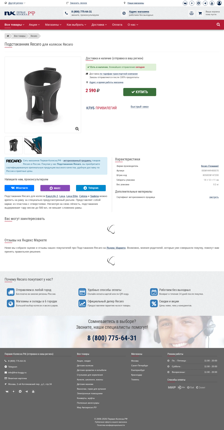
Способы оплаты (176, 379)
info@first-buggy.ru (17, 372)
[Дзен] (191, 3)
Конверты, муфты (86, 398)
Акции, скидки (84, 361)
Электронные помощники (90, 393)
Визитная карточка (17, 378)
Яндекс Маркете (116, 247)
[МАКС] (198, 3)
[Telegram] (205, 3)
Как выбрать (75, 24)
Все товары (83, 353)
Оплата (117, 24)
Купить (141, 92)
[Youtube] (212, 3)
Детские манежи (85, 384)
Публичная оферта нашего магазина (111, 422)
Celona (83, 196)
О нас (132, 24)
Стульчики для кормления (90, 375)
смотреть (214, 197)
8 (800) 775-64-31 (81, 11)
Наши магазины (136, 3)
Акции (33, 24)
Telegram (12, 367)
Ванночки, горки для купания (91, 389)
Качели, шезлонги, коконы (90, 379)
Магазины (52, 24)
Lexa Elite (72, 196)
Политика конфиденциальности (111, 425)
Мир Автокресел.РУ (87, 407)
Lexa (62, 196)
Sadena (94, 196)
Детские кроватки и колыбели (91, 370)
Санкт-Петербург (139, 365)
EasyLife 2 (52, 196)
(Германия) (210, 166)
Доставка (98, 24)
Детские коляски (85, 365)
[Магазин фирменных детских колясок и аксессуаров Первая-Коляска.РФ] (20, 13)
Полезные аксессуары (88, 403)
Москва (135, 361)
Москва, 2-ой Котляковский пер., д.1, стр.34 (30, 384)
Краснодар (136, 375)
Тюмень (135, 379)
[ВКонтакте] (185, 3)
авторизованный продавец (77, 160)
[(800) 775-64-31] (66, 13)
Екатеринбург (138, 370)
